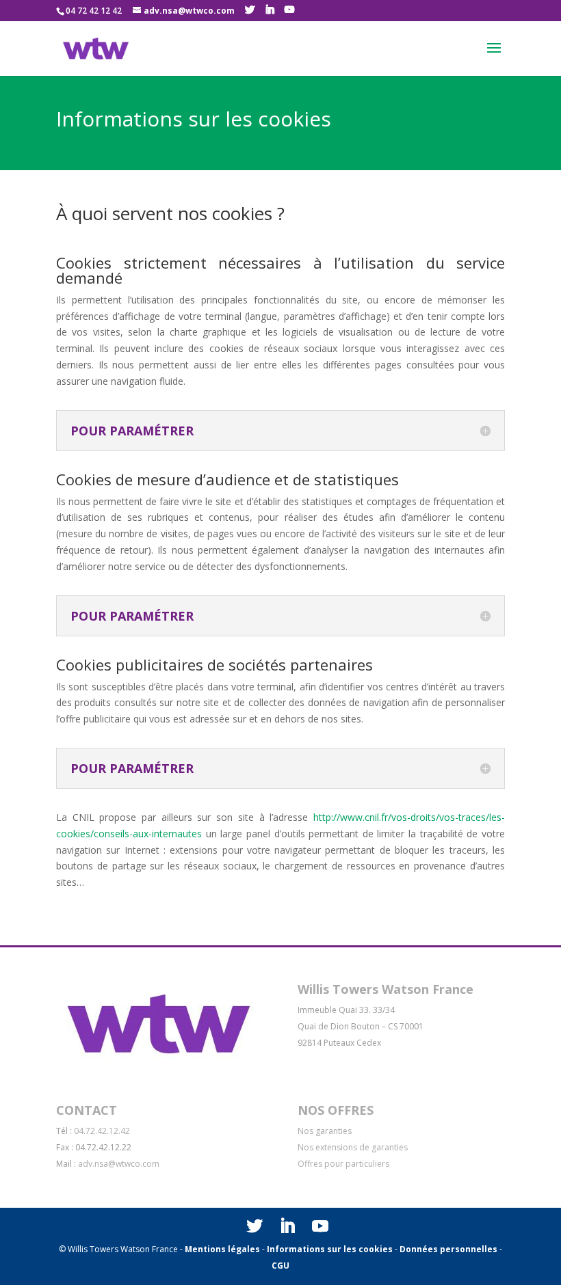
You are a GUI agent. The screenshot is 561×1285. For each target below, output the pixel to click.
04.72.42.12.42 (102, 1131)
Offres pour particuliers (343, 1163)
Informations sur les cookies (330, 1249)
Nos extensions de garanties (353, 1147)
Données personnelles (448, 1249)
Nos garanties (325, 1131)
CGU (280, 1265)
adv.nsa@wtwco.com (118, 1163)
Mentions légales (222, 1249)
